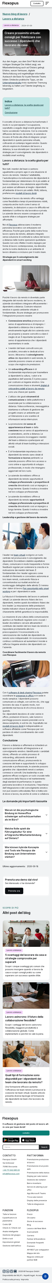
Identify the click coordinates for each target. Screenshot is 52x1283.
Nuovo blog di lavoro (15, 14)
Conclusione (11, 112)
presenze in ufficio (25, 695)
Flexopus (13, 224)
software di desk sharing (20, 692)
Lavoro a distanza (13, 18)
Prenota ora (14, 891)
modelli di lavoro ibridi (26, 193)
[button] (47, 3)
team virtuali (19, 555)
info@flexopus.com (11, 1174)
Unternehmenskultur (12, 82)
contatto (37, 3)
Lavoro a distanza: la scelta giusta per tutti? (24, 106)
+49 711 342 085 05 (11, 1170)
